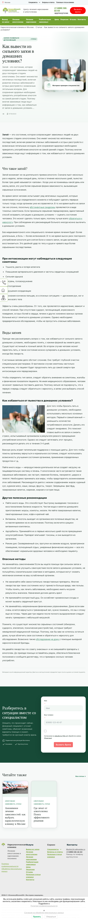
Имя (45, 701)
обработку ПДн (60, 736)
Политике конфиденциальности (44, 906)
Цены (57, 19)
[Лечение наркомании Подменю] (37, 21)
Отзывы (73, 19)
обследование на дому (48, 639)
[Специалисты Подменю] (39, 2)
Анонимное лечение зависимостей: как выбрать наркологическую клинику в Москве (15, 815)
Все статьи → (81, 776)
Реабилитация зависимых (45, 21)
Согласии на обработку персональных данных (44, 913)
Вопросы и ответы (48, 2)
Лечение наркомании (31, 21)
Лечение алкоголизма (17, 21)
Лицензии (64, 19)
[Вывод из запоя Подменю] (10, 21)
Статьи (39, 27)
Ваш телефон (48, 715)
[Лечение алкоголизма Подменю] (24, 21)
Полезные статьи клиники (65, 2)
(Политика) (48, 738)
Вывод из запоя (5, 21)
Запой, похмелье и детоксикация (11, 39)
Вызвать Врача (63, 744)
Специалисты (33, 2)
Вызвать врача (78, 10)
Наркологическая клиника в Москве (17, 27)
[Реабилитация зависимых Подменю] (52, 21)
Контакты (82, 19)
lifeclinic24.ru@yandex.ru (75, 849)
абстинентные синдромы (42, 207)
